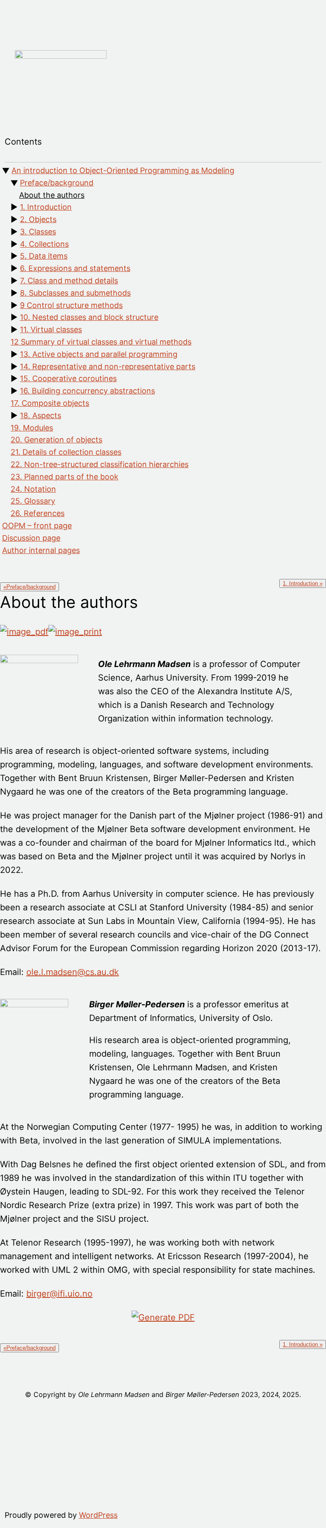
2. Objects (38, 219)
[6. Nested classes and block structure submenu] (143, 1465)
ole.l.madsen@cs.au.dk (72, 972)
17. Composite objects (50, 403)
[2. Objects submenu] (114, 1440)
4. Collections (44, 243)
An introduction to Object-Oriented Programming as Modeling (122, 170)
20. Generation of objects (56, 439)
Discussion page (31, 537)
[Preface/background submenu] (315, 1414)
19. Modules (32, 427)
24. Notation (33, 489)
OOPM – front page (37, 525)
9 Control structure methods (71, 305)
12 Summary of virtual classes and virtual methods (101, 341)
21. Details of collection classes (66, 452)
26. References (38, 513)
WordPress (98, 1515)
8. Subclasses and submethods (75, 292)
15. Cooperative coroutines (68, 378)
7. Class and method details (69, 280)
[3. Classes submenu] (166, 1440)
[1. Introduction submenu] (60, 1440)
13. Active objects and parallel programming (98, 354)
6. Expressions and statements (75, 268)
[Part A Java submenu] (50, 1491)
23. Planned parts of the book (64, 476)
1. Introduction (46, 206)
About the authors (51, 195)
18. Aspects (40, 415)
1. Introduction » (303, 583)
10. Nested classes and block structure (89, 317)
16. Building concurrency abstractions (87, 390)
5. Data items (43, 255)
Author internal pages (41, 550)
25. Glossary (33, 500)
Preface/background (56, 182)
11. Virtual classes (51, 329)
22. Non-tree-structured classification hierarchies (99, 464)
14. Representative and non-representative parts (107, 366)
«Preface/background (29, 587)
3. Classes (38, 231)
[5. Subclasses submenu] (290, 1440)
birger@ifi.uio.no (59, 1294)
